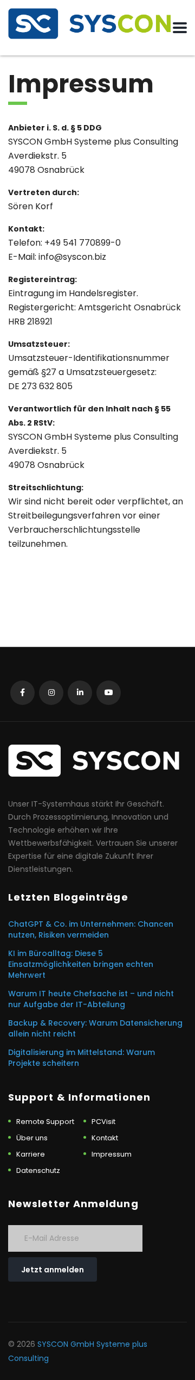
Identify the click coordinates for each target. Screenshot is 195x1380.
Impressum (112, 1154)
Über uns (32, 1138)
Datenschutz (38, 1170)
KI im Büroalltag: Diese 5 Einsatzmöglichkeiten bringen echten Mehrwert (80, 964)
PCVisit (103, 1121)
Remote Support (45, 1121)
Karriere (30, 1154)
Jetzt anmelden (52, 1269)
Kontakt (105, 1138)
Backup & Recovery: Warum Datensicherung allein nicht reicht (95, 1028)
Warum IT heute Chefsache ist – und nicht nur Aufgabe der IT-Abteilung (91, 999)
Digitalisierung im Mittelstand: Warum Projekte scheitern (81, 1058)
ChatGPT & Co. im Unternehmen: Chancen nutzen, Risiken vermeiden (90, 929)
